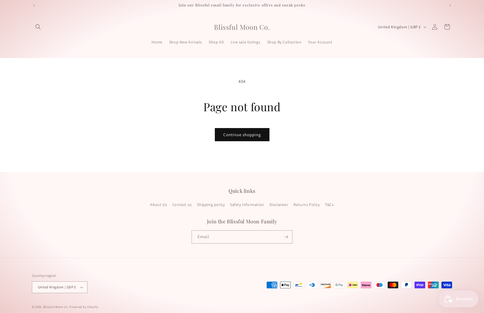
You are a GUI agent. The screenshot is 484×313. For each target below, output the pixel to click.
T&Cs (329, 204)
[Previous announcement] (34, 5)
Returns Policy (307, 204)
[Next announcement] (450, 5)
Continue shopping (242, 134)
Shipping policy (211, 204)
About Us (158, 204)
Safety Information (247, 204)
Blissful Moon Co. (56, 307)
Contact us (182, 204)
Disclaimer (278, 204)
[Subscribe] (286, 237)
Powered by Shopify (83, 307)
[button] (38, 27)
